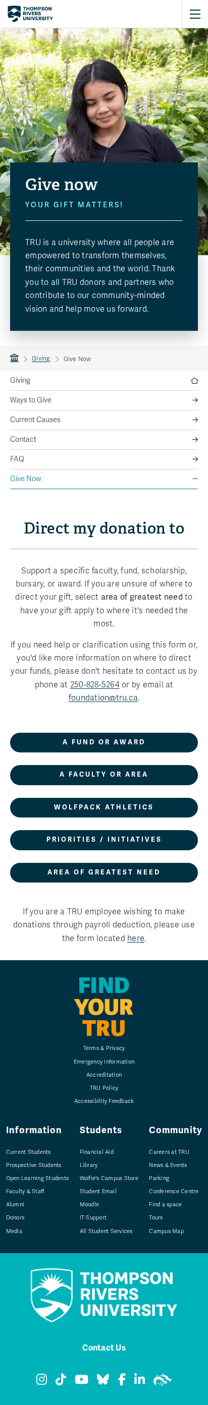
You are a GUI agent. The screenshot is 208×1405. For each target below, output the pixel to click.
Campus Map (166, 1231)
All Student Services (106, 1231)
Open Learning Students (37, 1178)
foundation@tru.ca (103, 698)
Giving (41, 358)
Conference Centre (173, 1191)
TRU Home (14, 358)
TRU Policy (104, 1088)
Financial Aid (97, 1152)
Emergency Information (104, 1062)
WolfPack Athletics (104, 807)
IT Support (93, 1217)
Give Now (25, 479)
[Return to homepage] (30, 14)
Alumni (15, 1204)
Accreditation (104, 1075)
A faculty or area (104, 775)
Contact (23, 439)
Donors (15, 1217)
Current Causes (35, 420)
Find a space (165, 1204)
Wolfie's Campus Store (109, 1178)
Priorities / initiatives (104, 840)
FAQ (17, 459)
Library (89, 1165)
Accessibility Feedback (104, 1101)
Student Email (98, 1191)
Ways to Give (30, 400)
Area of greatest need (104, 872)
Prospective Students (34, 1165)
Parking (159, 1178)
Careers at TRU (169, 1152)
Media (14, 1231)
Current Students (28, 1152)
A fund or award (104, 742)
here (135, 938)
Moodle (89, 1204)
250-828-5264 (95, 685)
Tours (156, 1217)
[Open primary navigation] (195, 14)
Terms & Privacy (104, 1048)
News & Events (168, 1165)
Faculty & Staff (25, 1191)
